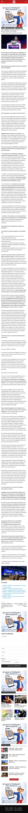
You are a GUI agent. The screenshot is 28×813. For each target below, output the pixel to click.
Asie (16, 807)
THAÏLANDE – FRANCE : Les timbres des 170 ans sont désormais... (6, 719)
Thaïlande (11, 807)
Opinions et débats (9, 809)
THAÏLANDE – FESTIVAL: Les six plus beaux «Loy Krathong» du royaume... (16, 774)
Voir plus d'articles (13, 779)
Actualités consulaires (10, 27)
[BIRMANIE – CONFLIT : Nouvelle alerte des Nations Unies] (4, 762)
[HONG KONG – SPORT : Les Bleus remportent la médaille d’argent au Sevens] (4, 750)
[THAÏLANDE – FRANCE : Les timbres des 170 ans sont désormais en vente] (7, 713)
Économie (20, 807)
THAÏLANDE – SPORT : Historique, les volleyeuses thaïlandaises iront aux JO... (6, 705)
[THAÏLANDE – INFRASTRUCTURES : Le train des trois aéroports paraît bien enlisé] (21, 699)
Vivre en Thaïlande (18, 27)
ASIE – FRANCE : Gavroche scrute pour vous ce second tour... (17, 755)
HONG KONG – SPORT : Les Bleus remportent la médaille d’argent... (16, 749)
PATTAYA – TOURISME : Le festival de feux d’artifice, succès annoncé (20, 605)
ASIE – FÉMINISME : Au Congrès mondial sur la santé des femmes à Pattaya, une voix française (13, 30)
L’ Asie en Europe (8, 810)
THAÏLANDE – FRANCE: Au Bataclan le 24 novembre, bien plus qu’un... (17, 767)
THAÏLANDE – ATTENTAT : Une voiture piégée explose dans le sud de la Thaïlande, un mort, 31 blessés (7, 605)
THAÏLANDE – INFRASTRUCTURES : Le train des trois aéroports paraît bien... (21, 705)
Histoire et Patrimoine (18, 810)
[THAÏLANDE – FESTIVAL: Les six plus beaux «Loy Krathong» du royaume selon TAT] (4, 775)
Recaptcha (3, 658)
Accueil (2, 4)
